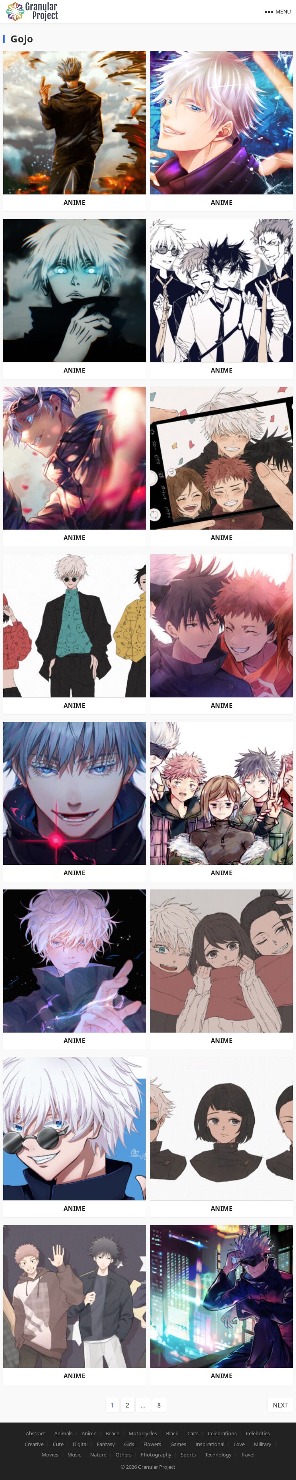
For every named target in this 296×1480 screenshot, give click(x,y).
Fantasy (106, 1444)
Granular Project (156, 1466)
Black (172, 1433)
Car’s (192, 1433)
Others (123, 1454)
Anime (74, 202)
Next (280, 1405)
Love (239, 1444)
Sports (188, 1454)
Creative (34, 1444)
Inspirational (209, 1444)
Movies (50, 1454)
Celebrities (258, 1433)
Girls (129, 1444)
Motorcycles (143, 1433)
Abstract (35, 1433)
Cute (58, 1444)
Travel (247, 1454)
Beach (112, 1433)
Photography (156, 1454)
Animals (63, 1433)
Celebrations (222, 1433)
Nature (98, 1454)
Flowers (152, 1444)
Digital (80, 1444)
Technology (218, 1454)
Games (178, 1444)
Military (262, 1444)
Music (74, 1454)
